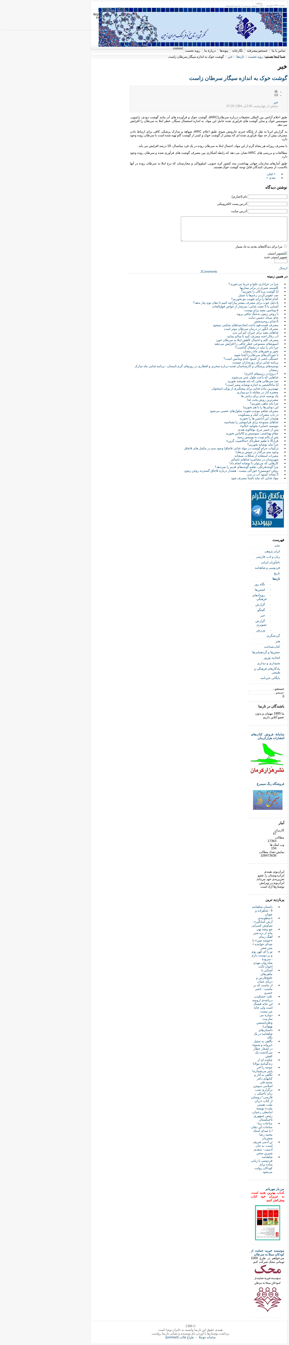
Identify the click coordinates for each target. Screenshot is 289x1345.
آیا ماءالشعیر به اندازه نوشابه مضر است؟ (251, 384)
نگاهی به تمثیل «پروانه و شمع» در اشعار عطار (262, 1044)
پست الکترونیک (276, 95)
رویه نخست (255, 56)
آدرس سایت (239, 211)
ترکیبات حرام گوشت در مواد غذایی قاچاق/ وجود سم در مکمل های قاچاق (231, 448)
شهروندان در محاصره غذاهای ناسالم (254, 459)
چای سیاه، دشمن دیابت (263, 317)
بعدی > (270, 177)
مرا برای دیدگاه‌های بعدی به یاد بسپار (259, 246)
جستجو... (278, 688)
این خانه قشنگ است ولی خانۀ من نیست (262, 1007)
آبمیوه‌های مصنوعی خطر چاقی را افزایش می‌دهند (246, 343)
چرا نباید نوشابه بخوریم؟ (262, 444)
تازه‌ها (240, 56)
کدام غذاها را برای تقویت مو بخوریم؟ (254, 299)
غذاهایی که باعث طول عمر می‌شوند (255, 377)
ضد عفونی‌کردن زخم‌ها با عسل (258, 295)
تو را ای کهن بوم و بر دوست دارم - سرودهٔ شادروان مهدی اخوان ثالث (262, 959)
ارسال (283, 268)
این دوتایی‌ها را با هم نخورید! (260, 407)
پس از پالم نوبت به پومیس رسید (257, 437)
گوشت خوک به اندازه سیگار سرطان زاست (238, 78)
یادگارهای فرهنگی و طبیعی (267, 670)
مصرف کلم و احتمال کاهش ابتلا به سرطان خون (247, 340)
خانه (277, 545)
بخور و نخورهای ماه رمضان (260, 351)
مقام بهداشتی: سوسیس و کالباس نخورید (252, 433)
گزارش (260, 604)
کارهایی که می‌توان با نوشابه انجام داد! (253, 463)
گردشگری (273, 635)
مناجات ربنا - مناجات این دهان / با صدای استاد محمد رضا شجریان (261, 1131)
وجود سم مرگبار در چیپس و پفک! (257, 452)
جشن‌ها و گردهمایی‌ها (266, 652)
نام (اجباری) (239, 196)
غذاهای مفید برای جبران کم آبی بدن (255, 332)
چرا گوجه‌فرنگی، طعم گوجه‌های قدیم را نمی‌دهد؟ (246, 467)
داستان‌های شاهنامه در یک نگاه (263, 1033)
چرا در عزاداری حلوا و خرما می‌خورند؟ (253, 284)
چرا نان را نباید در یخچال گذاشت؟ (256, 347)
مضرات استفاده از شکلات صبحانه (256, 455)
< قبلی (271, 174)
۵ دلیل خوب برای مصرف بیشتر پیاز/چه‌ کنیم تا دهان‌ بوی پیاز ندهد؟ (235, 302)
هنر (278, 641)
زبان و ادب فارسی (268, 556)
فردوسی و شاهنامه (267, 567)
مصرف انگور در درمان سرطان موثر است (251, 328)
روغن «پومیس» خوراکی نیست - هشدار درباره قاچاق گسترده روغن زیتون (231, 470)
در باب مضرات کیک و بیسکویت (258, 414)
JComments (208, 271)
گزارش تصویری (261, 622)
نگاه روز (259, 584)
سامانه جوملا (207, 1337)
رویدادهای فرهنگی (259, 597)
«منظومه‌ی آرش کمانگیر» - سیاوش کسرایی (261, 921)
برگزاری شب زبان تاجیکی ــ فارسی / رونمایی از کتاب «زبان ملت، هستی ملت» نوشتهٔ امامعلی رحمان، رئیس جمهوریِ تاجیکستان (261, 1104)
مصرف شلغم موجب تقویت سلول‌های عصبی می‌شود (244, 411)
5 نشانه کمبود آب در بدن (262, 474)
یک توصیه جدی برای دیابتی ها (259, 396)
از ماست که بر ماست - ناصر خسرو (262, 989)
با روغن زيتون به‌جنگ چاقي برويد (257, 314)
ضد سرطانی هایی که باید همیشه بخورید (253, 381)
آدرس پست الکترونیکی (232, 204)
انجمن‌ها (260, 589)
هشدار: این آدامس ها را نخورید (259, 418)
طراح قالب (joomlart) (179, 1337)
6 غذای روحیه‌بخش (266, 321)
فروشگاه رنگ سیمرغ (270, 783)
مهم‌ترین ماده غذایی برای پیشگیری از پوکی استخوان (245, 388)
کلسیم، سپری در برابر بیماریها (259, 287)
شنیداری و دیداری (268, 663)
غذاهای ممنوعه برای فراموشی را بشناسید (251, 422)
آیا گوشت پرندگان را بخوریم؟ (259, 291)
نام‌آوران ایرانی (270, 562)
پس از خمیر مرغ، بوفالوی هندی (258, 429)
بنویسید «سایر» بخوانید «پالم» (259, 426)
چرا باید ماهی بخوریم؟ (264, 403)
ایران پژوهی (272, 551)
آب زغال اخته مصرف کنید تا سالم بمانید (252, 336)
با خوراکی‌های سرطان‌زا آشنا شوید (256, 355)
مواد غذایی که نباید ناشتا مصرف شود (254, 478)
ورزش (260, 630)
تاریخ (277, 573)
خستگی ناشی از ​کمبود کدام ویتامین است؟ (251, 358)
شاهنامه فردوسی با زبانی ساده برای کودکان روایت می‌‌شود (261, 1164)
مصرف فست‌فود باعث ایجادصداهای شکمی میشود (245, 325)
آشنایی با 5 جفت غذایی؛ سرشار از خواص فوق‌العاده (245, 306)
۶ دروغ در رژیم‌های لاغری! (261, 373)
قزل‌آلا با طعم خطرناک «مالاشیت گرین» (252, 440)
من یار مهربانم (275, 1189)
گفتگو (261, 610)
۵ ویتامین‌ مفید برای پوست (261, 310)
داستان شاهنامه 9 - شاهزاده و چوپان (262, 910)
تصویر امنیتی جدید (275, 257)
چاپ (276, 91)
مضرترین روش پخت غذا (262, 399)
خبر (230, 56)
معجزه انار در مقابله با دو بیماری (257, 392)
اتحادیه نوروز (272, 657)
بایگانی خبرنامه (270, 678)
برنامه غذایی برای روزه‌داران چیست (255, 362)
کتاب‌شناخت (272, 646)
